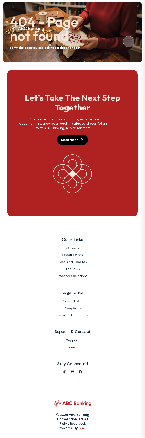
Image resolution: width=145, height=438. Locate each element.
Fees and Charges (72, 262)
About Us (72, 269)
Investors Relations (72, 276)
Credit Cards (72, 255)
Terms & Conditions (72, 315)
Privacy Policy (72, 301)
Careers (72, 248)
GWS (82, 428)
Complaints (72, 308)
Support (72, 340)
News (72, 347)
